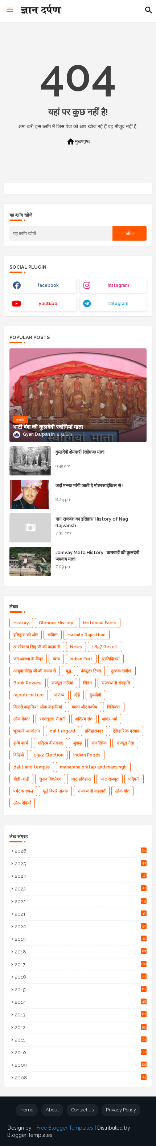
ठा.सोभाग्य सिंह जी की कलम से (36, 646)
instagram (118, 285)
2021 (80, 914)
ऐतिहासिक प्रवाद (126, 731)
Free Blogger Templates (65, 1128)
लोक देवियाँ (22, 803)
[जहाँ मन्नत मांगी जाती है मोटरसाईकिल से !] (30, 494)
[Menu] (10, 10)
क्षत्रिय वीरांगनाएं (50, 743)
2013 (80, 1014)
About (52, 1110)
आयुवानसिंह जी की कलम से (34, 670)
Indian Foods (86, 755)
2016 (80, 977)
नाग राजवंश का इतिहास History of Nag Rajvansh (92, 522)
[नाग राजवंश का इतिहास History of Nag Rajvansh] (30, 527)
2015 (80, 989)
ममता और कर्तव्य (84, 707)
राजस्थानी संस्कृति (116, 682)
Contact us (82, 1110)
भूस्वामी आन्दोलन (26, 731)
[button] (148, 10)
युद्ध (68, 670)
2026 (80, 851)
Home (26, 1110)
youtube (48, 303)
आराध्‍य (59, 695)
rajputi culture (28, 695)
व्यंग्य (56, 658)
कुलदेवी (95, 695)
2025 (80, 863)
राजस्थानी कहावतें (92, 791)
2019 (80, 939)
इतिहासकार (94, 731)
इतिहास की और (25, 634)
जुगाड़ (77, 743)
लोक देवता (21, 719)
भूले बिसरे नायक (55, 791)
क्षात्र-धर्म (109, 719)
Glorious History (56, 622)
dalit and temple (31, 767)
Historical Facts (99, 622)
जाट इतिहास (81, 779)
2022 (80, 901)
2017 (81, 964)
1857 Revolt (105, 646)
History (21, 622)
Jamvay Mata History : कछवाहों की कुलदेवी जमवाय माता (97, 556)
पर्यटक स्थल (23, 791)
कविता (53, 634)
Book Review (27, 682)
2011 (81, 1040)
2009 (80, 1065)
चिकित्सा (113, 707)
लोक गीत (122, 791)
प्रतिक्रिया (111, 658)
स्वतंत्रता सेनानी (53, 719)
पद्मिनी (134, 779)
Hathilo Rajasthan (86, 634)
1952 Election (48, 755)
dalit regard (62, 731)
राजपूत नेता (125, 743)
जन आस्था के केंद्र (28, 658)
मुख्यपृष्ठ (78, 141)
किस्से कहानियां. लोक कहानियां (37, 707)
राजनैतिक (99, 743)
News (76, 646)
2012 (80, 1027)
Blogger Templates (29, 1135)
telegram (118, 303)
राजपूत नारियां (62, 682)
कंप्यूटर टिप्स (91, 670)
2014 (80, 1002)
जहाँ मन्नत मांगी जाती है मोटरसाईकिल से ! (89, 485)
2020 (80, 926)
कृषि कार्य (20, 743)
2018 (80, 952)
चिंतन (87, 682)
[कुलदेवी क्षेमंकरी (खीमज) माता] (30, 460)
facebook (48, 285)
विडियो (18, 755)
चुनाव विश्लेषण (50, 779)
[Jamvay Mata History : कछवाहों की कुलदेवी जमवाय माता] (30, 561)
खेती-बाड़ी (21, 779)
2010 (80, 1052)
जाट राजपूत (109, 779)
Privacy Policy (121, 1110)
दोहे (77, 695)
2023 (80, 889)
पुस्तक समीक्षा (121, 670)
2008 (80, 1077)
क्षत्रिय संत (84, 719)
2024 (80, 876)
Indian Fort (81, 658)
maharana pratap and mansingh (93, 767)
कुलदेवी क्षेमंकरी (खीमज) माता (80, 452)
